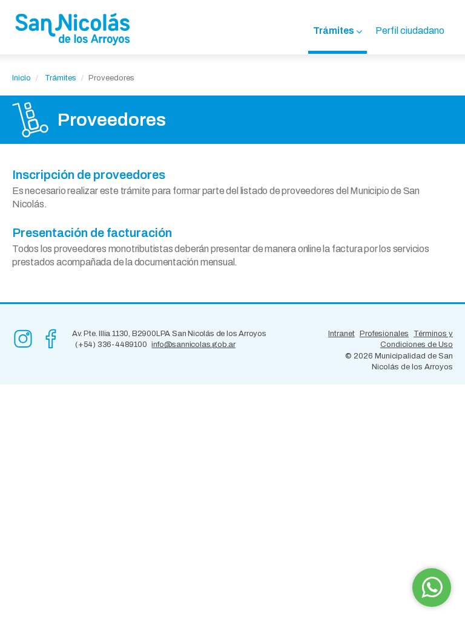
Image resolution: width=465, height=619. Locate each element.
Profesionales (384, 333)
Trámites (333, 30)
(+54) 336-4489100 (111, 344)
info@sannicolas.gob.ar (193, 344)
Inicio (21, 78)
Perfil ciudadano (409, 30)
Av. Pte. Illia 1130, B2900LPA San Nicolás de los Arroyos (169, 333)
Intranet (341, 333)
